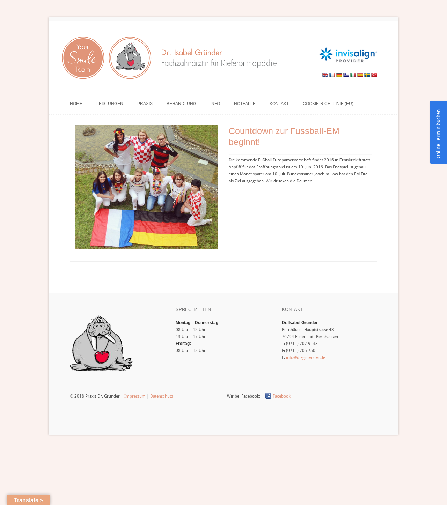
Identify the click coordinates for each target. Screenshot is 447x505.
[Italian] (353, 74)
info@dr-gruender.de (305, 357)
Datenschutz (161, 396)
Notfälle (245, 103)
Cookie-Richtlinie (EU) (328, 103)
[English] (325, 74)
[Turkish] (374, 74)
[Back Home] (172, 60)
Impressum (135, 396)
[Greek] (346, 74)
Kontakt (279, 103)
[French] (332, 74)
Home (76, 103)
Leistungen (109, 103)
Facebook (282, 396)
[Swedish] (367, 74)
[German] (339, 74)
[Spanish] (360, 74)
